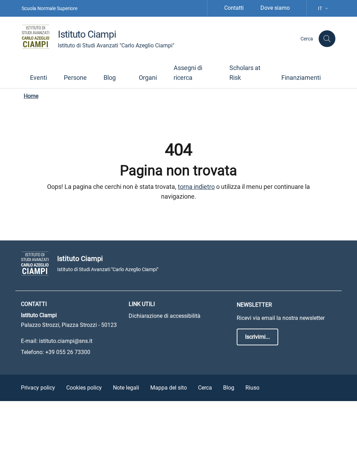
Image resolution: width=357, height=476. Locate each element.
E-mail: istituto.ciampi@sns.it (56, 341)
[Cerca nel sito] (327, 38)
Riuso (252, 387)
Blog (228, 387)
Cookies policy (84, 387)
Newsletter (254, 304)
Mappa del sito (168, 387)
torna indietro (196, 186)
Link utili (142, 304)
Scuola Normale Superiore (49, 8)
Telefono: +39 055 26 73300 (55, 352)
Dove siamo (275, 8)
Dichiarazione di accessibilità (164, 316)
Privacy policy (38, 387)
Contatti (234, 8)
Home (31, 96)
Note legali (126, 387)
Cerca (205, 387)
